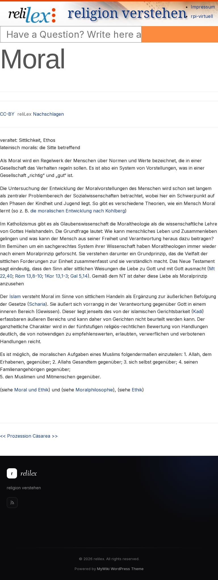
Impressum (203, 7)
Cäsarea (45, 436)
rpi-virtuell (202, 16)
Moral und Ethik (31, 390)
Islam (15, 296)
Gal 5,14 (79, 276)
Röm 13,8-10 (28, 276)
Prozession (15, 436)
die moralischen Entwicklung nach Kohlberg (77, 211)
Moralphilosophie (94, 390)
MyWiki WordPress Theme (120, 568)
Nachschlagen (48, 114)
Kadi (197, 311)
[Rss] (12, 502)
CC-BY (7, 114)
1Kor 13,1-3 (56, 276)
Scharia (37, 304)
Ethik (137, 390)
